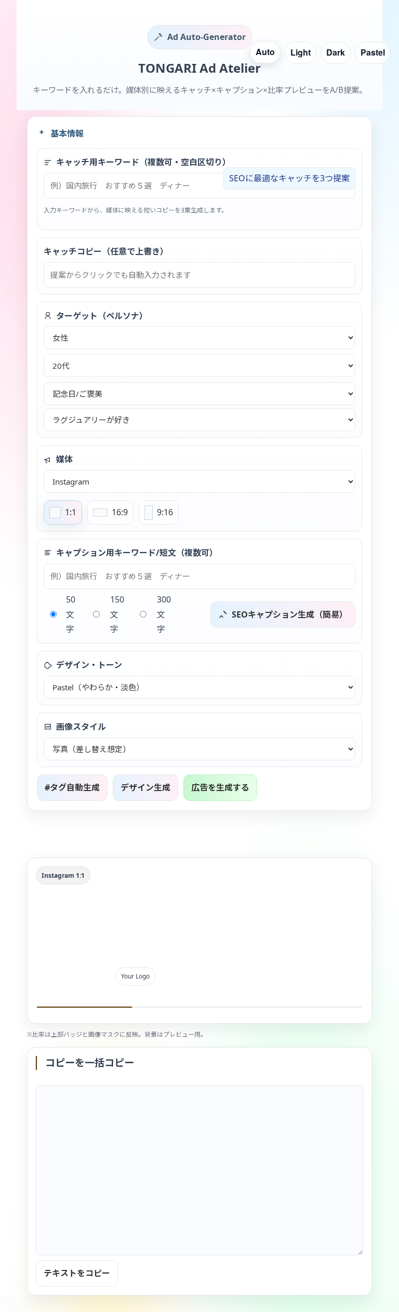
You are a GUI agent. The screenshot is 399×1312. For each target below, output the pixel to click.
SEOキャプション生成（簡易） (290, 614)
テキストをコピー (77, 1273)
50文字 (70, 614)
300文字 (164, 614)
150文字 (117, 614)
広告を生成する (220, 787)
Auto (265, 52)
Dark (335, 52)
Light (300, 52)
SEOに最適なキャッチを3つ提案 (289, 178)
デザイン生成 (145, 787)
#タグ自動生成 (72, 787)
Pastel (373, 52)
